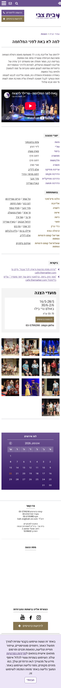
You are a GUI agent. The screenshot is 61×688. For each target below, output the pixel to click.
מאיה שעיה (33, 151)
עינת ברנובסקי (32, 142)
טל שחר (26, 199)
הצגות (44, 34)
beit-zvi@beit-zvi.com (27, 518)
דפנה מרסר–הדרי (30, 174)
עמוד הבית (54, 34)
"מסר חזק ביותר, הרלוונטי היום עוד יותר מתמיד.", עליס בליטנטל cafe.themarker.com (30, 278)
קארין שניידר (32, 183)
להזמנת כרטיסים (44, 319)
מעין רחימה (15, 203)
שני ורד (19, 217)
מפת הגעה (30, 547)
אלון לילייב (33, 169)
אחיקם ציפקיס (23, 243)
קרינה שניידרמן (12, 199)
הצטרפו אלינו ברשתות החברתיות (30, 609)
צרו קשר (30, 506)
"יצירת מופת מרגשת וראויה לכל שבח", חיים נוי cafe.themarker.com (33, 271)
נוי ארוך (27, 212)
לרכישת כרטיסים (14, 19)
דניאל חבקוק (24, 222)
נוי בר (28, 217)
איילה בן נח (25, 231)
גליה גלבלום (11, 231)
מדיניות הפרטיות (16, 653)
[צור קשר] (10, 3)
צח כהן (17, 226)
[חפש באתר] (16, 3)
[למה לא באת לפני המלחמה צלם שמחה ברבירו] (51, 347)
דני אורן (27, 226)
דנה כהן (27, 203)
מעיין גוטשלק (14, 212)
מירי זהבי (34, 178)
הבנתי (30, 680)
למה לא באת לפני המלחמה (36, 42)
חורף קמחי (14, 208)
